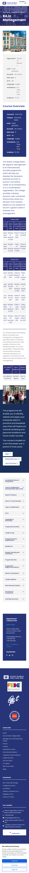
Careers (5, 746)
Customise (14, 865)
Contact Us (15, 833)
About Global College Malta (11, 736)
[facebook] (6, 655)
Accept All (15, 861)
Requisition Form (8, 794)
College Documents (9, 786)
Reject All (14, 869)
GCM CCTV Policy (8, 797)
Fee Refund (6, 788)
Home (5, 733)
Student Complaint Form (11, 791)
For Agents (6, 763)
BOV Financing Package (10, 783)
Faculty (5, 744)
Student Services (8, 758)
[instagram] (12, 655)
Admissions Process (9, 749)
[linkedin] (9, 655)
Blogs (4, 769)
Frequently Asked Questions (11, 755)
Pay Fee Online (7, 761)
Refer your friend (8, 766)
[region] (14, 858)
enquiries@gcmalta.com (12, 818)
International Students (10, 752)
